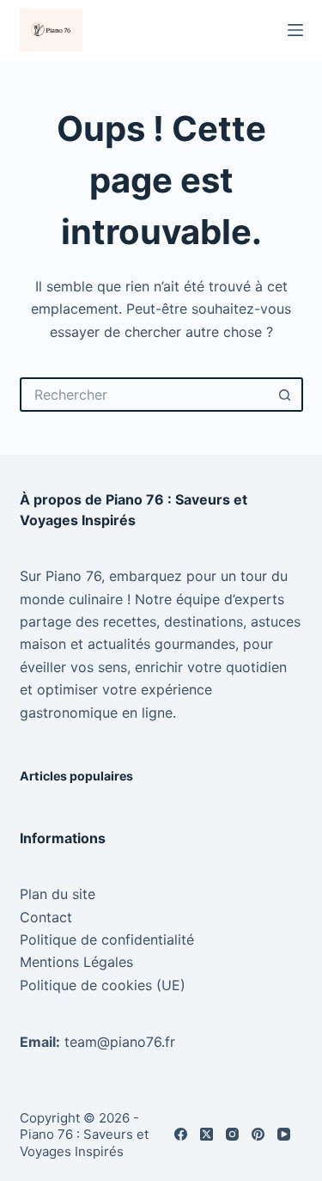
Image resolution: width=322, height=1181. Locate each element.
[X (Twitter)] (206, 1134)
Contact (46, 917)
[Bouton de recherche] (286, 394)
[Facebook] (180, 1134)
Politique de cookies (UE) (102, 985)
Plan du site (57, 894)
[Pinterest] (258, 1134)
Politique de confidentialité (107, 939)
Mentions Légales (76, 961)
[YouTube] (283, 1134)
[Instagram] (232, 1134)
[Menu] (295, 30)
